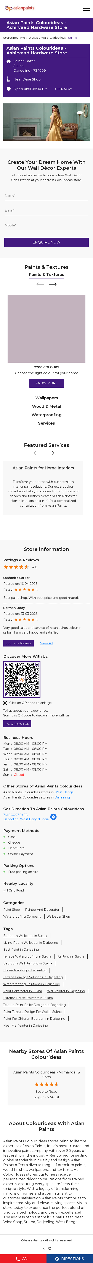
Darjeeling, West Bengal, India (26, 819)
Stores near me (14, 37)
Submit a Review (18, 643)
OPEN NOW (63, 89)
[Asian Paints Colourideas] (19, 9)
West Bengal (37, 37)
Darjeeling (57, 37)
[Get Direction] (53, 819)
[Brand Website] (49, 1248)
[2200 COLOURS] (46, 329)
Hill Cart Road (13, 890)
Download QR (17, 724)
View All (46, 643)
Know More (47, 383)
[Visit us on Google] (43, 1248)
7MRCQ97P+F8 (15, 815)
